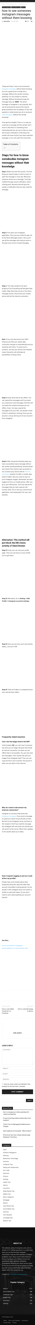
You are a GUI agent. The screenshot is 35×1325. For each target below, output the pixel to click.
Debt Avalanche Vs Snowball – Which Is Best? (17, 1131)
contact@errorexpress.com (18, 1274)
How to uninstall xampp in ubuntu (25, 1010)
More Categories (11, 4)
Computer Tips (8, 1164)
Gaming (5, 1179)
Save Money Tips (8, 1206)
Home (3, 4)
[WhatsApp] (17, 26)
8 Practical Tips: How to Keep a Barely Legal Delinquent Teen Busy (16, 1136)
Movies (5, 1203)
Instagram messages (9, 89)
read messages (7, 115)
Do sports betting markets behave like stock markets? (17, 1119)
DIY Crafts (6, 1170)
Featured (6, 1173)
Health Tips (6, 1182)
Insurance (6, 1188)
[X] (8, 26)
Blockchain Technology (10, 1158)
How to (23, 7)
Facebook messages (9, 816)
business (6, 1161)
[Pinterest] (13, 26)
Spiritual (6, 1212)
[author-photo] (17, 1030)
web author (7, 21)
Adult (5, 1149)
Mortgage (6, 1200)
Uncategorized (8, 1218)
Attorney (6, 1155)
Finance (5, 1176)
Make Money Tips (8, 1191)
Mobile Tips (7, 1194)
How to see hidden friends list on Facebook (8, 1011)
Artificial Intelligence (9, 1152)
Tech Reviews (7, 1215)
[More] (22, 26)
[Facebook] (4, 26)
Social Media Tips (23, 4)
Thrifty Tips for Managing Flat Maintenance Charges (16, 1125)
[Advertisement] (17, 66)
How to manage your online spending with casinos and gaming (16, 1113)
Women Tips (7, 1221)
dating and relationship (10, 1167)
